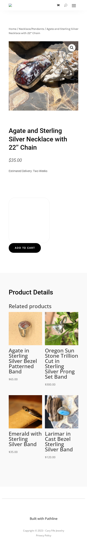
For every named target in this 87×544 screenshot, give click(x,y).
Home (12, 29)
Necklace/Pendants (31, 29)
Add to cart (25, 248)
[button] (71, 47)
